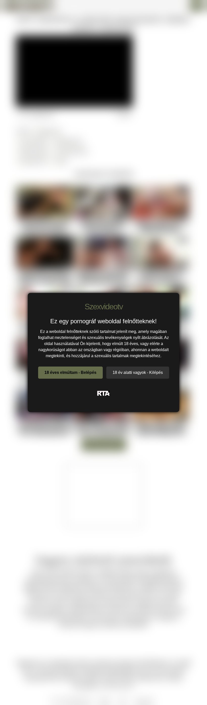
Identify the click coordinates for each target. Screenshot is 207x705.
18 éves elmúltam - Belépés (70, 372)
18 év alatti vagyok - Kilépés (138, 372)
